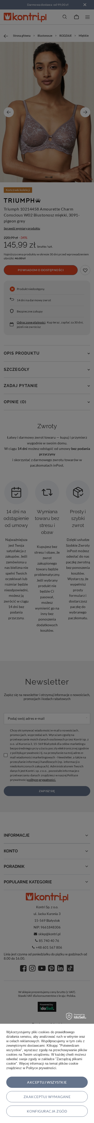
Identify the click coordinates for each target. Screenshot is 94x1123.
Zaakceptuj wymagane (47, 1097)
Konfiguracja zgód (47, 1111)
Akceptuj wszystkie (47, 1082)
